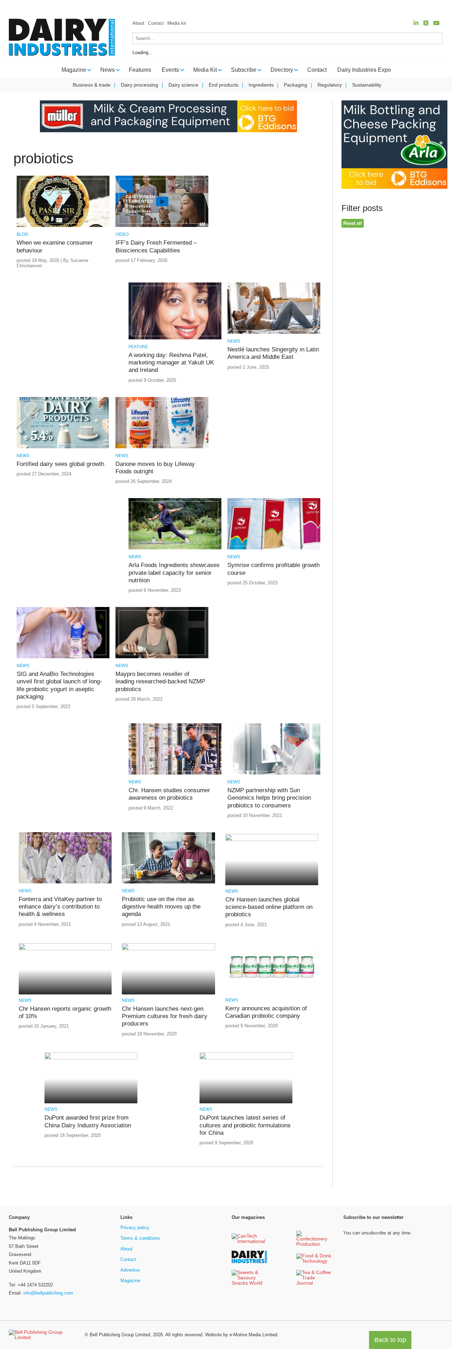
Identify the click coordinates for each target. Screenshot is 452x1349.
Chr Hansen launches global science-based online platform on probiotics (269, 907)
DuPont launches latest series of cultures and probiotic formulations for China (245, 1125)
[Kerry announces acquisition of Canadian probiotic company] (271, 991)
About (138, 23)
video (122, 234)
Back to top (390, 1339)
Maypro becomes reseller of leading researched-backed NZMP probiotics (160, 682)
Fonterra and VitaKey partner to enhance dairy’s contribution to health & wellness (60, 907)
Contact (156, 23)
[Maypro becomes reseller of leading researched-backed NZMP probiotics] (161, 657)
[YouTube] (436, 23)
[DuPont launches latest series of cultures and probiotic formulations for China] (246, 1058)
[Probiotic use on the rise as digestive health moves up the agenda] (168, 882)
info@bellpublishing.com (48, 1293)
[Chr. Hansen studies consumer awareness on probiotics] (175, 773)
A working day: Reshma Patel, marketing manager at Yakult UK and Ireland (171, 363)
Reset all (352, 223)
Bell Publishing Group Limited (120, 1334)
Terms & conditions (140, 1238)
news (233, 341)
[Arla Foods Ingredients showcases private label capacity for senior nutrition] (175, 548)
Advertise (130, 1270)
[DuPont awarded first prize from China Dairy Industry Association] (90, 1058)
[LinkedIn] (416, 23)
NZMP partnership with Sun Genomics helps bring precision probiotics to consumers (269, 798)
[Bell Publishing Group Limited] (42, 1335)
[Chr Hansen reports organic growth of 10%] (65, 949)
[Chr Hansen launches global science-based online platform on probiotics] (271, 840)
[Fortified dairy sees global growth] (63, 447)
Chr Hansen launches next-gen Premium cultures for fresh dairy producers (164, 1016)
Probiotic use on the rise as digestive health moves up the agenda (161, 907)
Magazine (130, 1280)
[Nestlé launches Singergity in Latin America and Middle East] (273, 332)
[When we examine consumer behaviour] (63, 226)
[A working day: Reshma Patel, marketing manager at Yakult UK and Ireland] (175, 338)
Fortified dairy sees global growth (60, 464)
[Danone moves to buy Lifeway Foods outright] (161, 447)
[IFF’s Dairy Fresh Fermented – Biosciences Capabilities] (161, 226)
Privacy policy (134, 1227)
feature (138, 346)
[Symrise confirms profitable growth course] (273, 548)
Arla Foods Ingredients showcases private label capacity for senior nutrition (174, 573)
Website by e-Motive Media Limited (241, 1334)
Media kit (176, 23)
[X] (425, 23)
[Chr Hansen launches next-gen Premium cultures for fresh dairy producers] (168, 949)
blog (22, 234)
